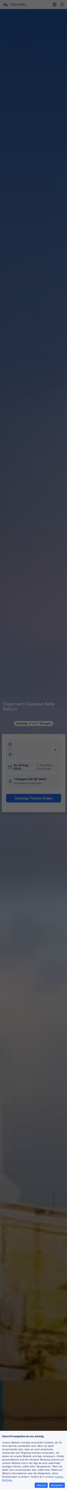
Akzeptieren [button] (57, 1485)
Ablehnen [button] (41, 1485)
